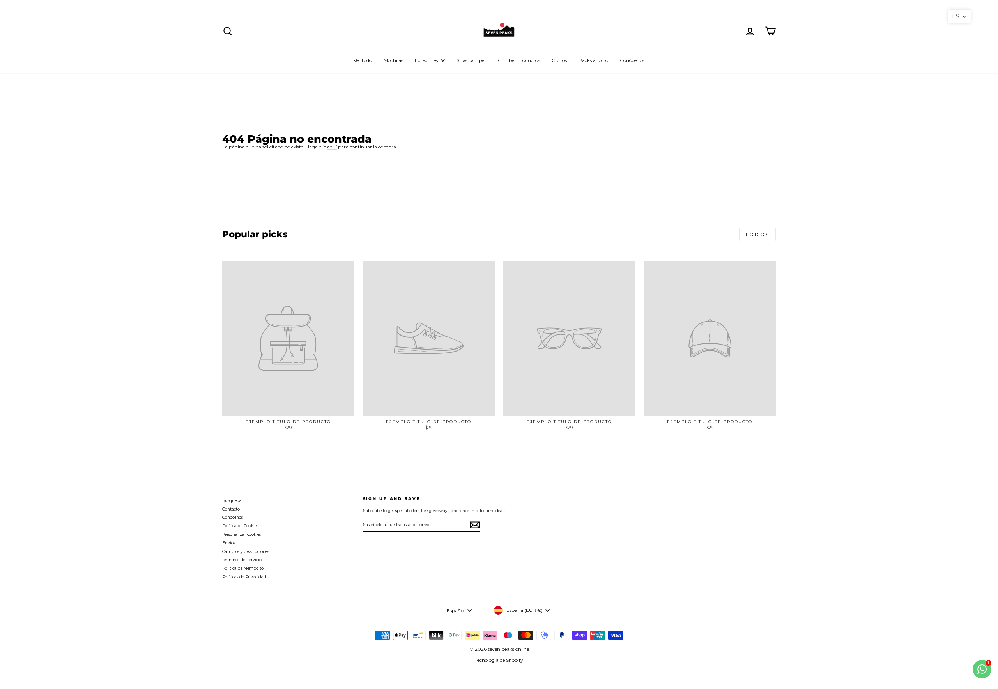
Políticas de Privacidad (244, 576)
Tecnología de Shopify (499, 660)
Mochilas (393, 60)
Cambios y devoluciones (245, 551)
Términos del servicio (242, 559)
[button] (959, 16)
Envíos (228, 543)
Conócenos (632, 60)
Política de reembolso (243, 568)
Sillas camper (471, 60)
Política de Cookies (240, 525)
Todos (757, 234)
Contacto (231, 509)
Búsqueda (232, 500)
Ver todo (363, 60)
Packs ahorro (593, 60)
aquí (332, 147)
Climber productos (519, 60)
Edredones (427, 60)
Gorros (559, 60)
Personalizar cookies (241, 534)
